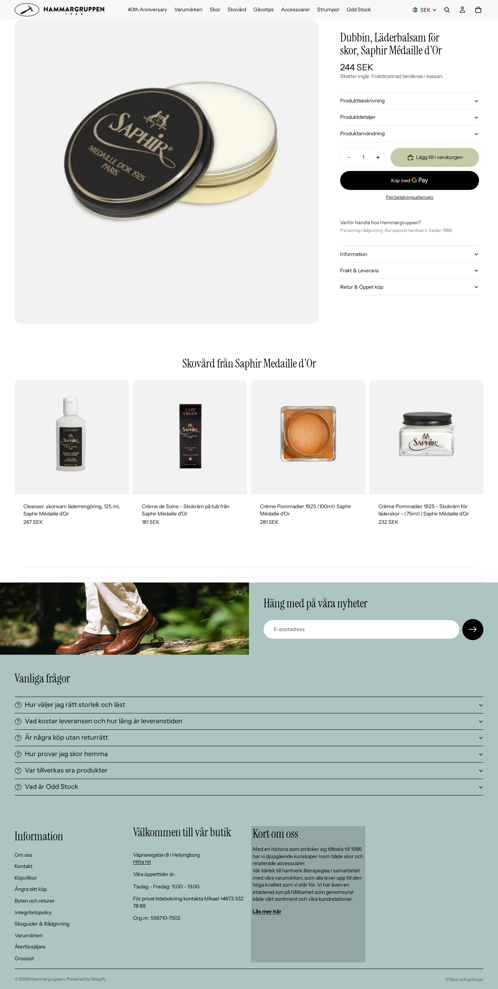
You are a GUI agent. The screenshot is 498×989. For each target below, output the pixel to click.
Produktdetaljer (358, 117)
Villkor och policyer (464, 979)
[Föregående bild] (381, 437)
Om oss (23, 854)
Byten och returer (35, 901)
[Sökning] (447, 10)
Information (353, 254)
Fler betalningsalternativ (409, 197)
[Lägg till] (117, 483)
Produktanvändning (362, 133)
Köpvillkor (26, 877)
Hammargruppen (47, 979)
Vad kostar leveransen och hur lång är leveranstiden (103, 721)
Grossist (24, 958)
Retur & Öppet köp (361, 287)
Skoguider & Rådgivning (42, 923)
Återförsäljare (30, 946)
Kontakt (23, 866)
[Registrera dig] (472, 629)
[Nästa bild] (472, 437)
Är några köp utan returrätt (66, 737)
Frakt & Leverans (359, 270)
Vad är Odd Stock (51, 787)
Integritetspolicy (33, 912)
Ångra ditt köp (31, 889)
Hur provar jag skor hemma (66, 754)
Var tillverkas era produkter (66, 770)
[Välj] (235, 483)
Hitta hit (142, 861)
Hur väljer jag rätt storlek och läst (75, 705)
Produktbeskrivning (362, 100)
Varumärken (29, 935)
